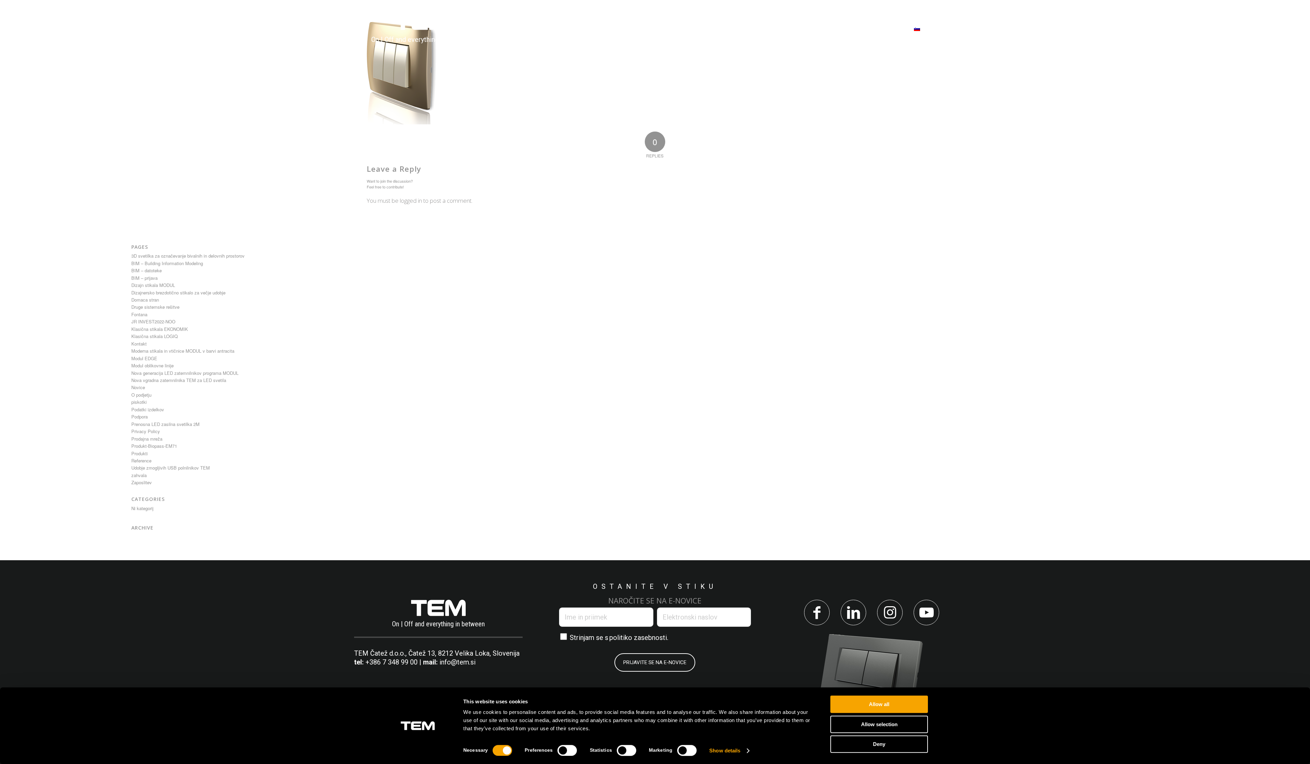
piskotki (139, 402)
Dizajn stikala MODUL (153, 285)
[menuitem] (529, 28)
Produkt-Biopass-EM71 (154, 446)
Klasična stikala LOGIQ (154, 336)
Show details (724, 750)
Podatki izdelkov (147, 409)
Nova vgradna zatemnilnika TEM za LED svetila (178, 380)
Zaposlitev (141, 482)
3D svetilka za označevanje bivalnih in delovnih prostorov (188, 256)
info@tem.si (457, 662)
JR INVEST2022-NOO (153, 321)
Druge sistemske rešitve (155, 307)
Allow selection (879, 724)
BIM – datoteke (146, 270)
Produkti (139, 453)
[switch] (567, 750)
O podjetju (141, 395)
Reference (141, 460)
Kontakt (139, 343)
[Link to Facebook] (817, 612)
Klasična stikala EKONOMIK (159, 329)
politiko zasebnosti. (638, 637)
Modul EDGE (144, 358)
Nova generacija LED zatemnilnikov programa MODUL (184, 373)
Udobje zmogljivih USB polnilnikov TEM (170, 467)
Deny (879, 744)
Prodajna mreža (146, 439)
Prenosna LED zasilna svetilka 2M (165, 424)
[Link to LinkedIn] (853, 612)
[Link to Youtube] (926, 612)
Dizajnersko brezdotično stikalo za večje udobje (178, 292)
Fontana (139, 314)
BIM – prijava (144, 278)
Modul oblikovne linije (152, 365)
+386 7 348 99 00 (391, 662)
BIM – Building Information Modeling (167, 263)
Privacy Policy (145, 431)
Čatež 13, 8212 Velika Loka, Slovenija (464, 653)
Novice (138, 387)
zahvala (139, 475)
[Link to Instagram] (890, 612)
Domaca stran (145, 299)
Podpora (139, 416)
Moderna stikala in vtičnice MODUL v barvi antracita (182, 351)
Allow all (879, 704)
